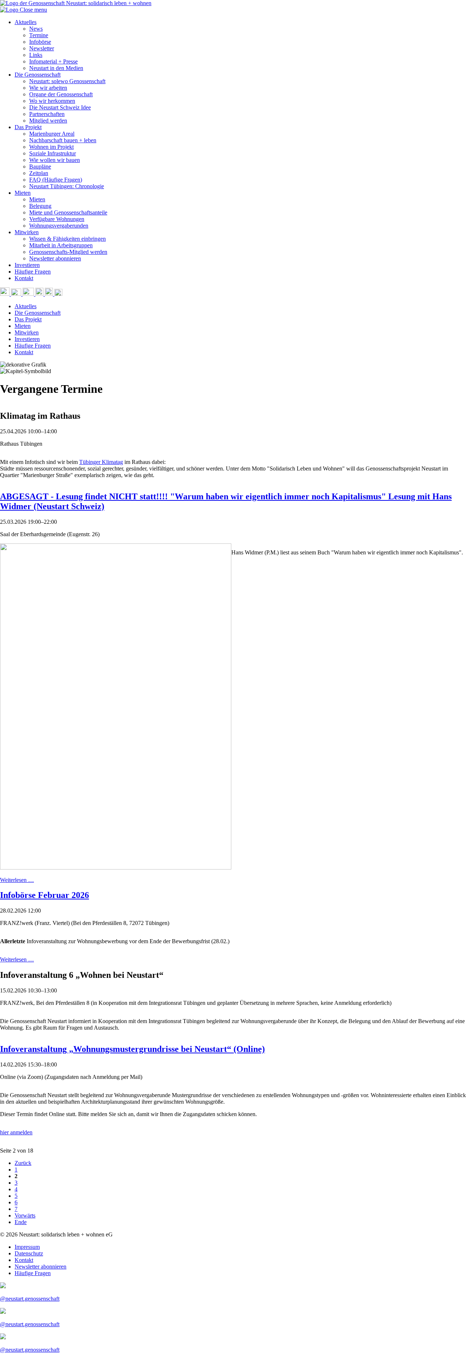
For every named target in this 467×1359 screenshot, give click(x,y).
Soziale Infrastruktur (52, 153)
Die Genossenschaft (38, 74)
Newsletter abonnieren (55, 258)
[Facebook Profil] (49, 294)
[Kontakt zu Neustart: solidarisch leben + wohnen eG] (17, 294)
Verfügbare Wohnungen (56, 219)
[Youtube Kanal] (29, 294)
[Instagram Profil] (40, 294)
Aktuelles (25, 22)
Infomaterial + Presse (53, 61)
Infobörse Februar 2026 (44, 895)
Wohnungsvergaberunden (58, 225)
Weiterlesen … (17, 880)
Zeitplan (38, 173)
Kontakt (24, 278)
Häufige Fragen (33, 271)
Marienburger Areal (51, 134)
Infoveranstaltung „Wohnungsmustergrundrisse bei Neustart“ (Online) (132, 1049)
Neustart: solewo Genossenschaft (67, 81)
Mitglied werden (48, 120)
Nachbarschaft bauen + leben (62, 140)
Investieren (27, 265)
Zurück (23, 1163)
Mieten (23, 193)
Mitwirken (27, 232)
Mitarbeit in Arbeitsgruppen (61, 245)
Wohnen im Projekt (51, 147)
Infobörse (40, 42)
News (36, 29)
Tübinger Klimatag (101, 462)
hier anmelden (16, 1132)
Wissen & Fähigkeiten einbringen (67, 239)
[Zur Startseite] (10, 10)
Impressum (27, 1247)
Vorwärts (25, 1215)
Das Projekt (28, 127)
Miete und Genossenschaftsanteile (68, 212)
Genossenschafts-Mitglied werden (68, 252)
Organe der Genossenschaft (61, 94)
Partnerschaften (47, 114)
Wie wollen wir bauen (54, 160)
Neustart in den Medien (56, 68)
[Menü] (58, 294)
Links (35, 55)
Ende (21, 1222)
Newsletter (41, 48)
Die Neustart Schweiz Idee (60, 107)
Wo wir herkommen (52, 101)
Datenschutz (29, 1253)
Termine (38, 35)
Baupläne (40, 166)
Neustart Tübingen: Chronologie (66, 186)
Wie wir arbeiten (48, 88)
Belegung (40, 206)
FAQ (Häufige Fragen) (55, 180)
